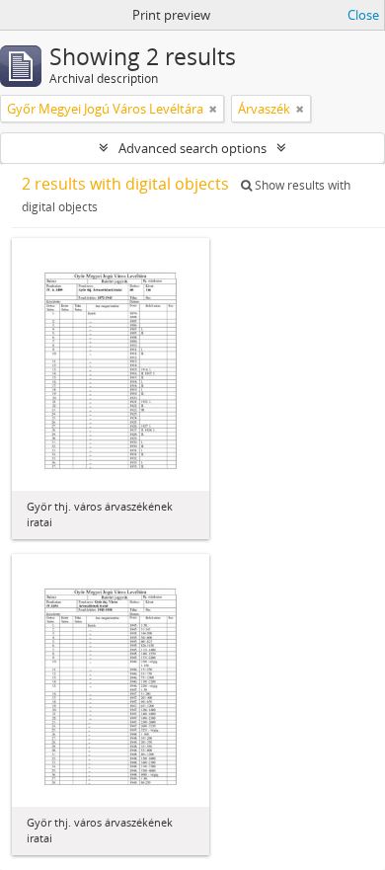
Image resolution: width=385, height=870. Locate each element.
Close (363, 15)
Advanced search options (192, 148)
